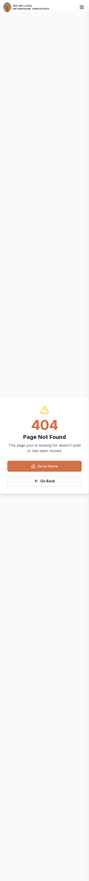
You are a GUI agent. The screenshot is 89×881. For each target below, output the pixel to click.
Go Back (47, 481)
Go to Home (47, 466)
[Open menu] (81, 7)
